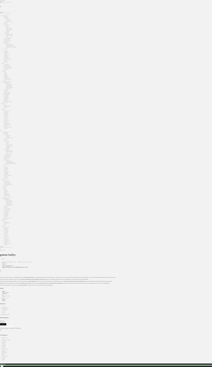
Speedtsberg (6, 122)
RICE (5, 121)
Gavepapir (6, 62)
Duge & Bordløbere (10, 87)
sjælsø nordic (6, 123)
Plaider (5, 73)
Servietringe (9, 88)
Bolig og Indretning (5, 15)
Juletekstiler (6, 52)
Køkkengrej (6, 96)
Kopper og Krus (7, 93)
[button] (106, 130)
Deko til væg (6, 149)
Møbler (3, 63)
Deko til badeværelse (10, 45)
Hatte (5, 80)
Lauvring (5, 117)
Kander (5, 91)
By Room (6, 113)
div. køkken (6, 95)
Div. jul (5, 60)
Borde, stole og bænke (8, 67)
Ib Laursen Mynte (7, 92)
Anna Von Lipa (6, 110)
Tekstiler (3, 71)
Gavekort (6, 42)
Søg (0, 1)
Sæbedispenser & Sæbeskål (11, 163)
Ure (7, 36)
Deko (3, 354)
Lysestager (8, 19)
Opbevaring (6, 99)
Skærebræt (6, 98)
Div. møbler (6, 185)
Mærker (3, 109)
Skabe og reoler (7, 65)
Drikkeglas (6, 89)
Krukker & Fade (9, 29)
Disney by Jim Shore (8, 127)
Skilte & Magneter (10, 35)
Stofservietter (9, 86)
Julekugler (6, 51)
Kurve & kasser (7, 41)
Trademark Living (7, 124)
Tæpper (5, 192)
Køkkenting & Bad (7, 106)
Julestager (6, 57)
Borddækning (6, 77)
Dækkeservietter (9, 85)
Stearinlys (6, 22)
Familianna (6, 115)
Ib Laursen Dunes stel (8, 101)
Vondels (5, 125)
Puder (5, 72)
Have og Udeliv (5, 102)
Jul (2, 49)
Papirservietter (9, 84)
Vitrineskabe (6, 64)
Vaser (5, 23)
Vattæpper (6, 74)
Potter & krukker (7, 38)
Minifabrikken (6, 120)
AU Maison (6, 228)
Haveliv (5, 107)
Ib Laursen (6, 116)
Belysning (6, 16)
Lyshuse (8, 20)
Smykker (5, 48)
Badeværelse (6, 43)
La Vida (5, 235)
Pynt (7, 26)
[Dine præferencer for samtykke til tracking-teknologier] (2, 366)
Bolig (5, 221)
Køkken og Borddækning (6, 81)
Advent (5, 170)
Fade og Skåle (6, 94)
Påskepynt (8, 30)
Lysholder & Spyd (10, 21)
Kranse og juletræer (7, 58)
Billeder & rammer (10, 34)
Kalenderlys (6, 55)
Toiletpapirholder (9, 44)
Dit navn (1, 320)
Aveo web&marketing (17, 328)
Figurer (8, 27)
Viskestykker (6, 78)
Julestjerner (6, 59)
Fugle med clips (9, 28)
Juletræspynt (6, 56)
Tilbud (3, 103)
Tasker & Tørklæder (7, 79)
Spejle (5, 70)
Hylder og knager (7, 66)
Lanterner (4, 357)
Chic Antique (6, 114)
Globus (8, 31)
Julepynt (5, 50)
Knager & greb (9, 37)
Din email (1, 322)
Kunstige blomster (7, 156)
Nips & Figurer (6, 24)
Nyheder (5, 128)
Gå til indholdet (2, 0)
